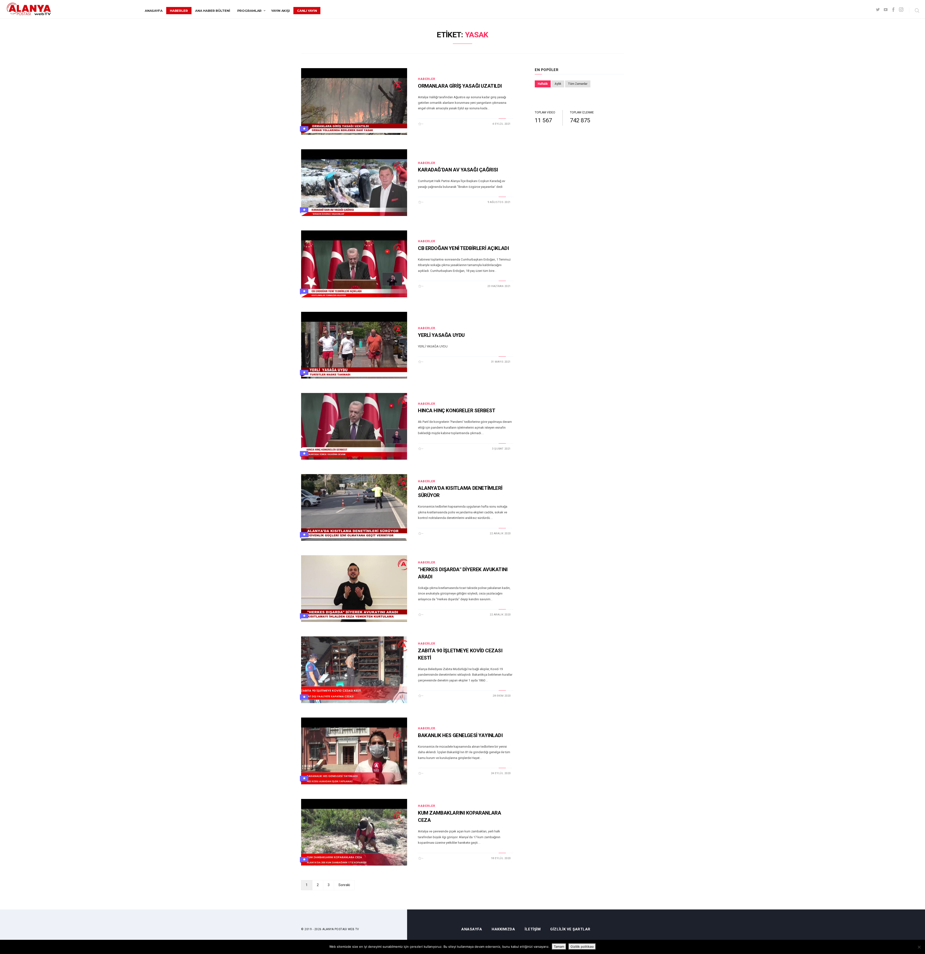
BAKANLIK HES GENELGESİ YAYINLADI (460, 735)
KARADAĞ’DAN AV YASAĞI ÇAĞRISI (458, 170)
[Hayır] (919, 947)
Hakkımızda (503, 929)
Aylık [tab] (558, 83)
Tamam (559, 946)
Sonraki (344, 885)
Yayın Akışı (280, 11)
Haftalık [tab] (543, 83)
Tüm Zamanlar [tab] (578, 83)
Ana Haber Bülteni (212, 11)
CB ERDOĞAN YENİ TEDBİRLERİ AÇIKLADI (463, 248)
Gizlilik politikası (582, 946)
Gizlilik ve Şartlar (570, 929)
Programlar (249, 11)
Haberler (179, 11)
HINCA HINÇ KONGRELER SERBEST (456, 410)
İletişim (533, 929)
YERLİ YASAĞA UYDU (441, 335)
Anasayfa (154, 11)
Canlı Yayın (307, 11)
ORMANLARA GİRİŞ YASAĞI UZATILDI (460, 86)
